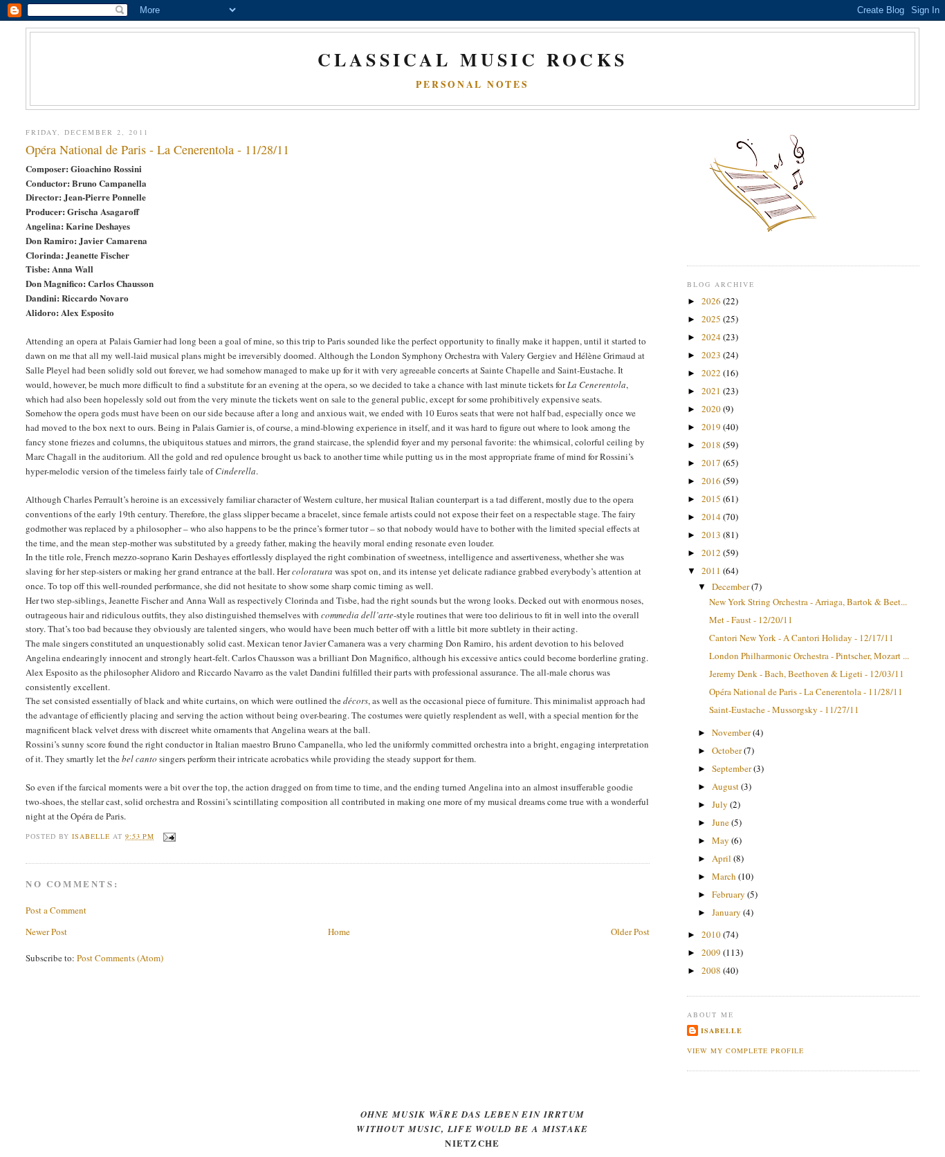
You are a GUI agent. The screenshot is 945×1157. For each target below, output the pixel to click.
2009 (712, 952)
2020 (712, 408)
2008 (712, 970)
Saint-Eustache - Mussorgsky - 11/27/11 (784, 709)
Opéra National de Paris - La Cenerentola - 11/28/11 (806, 691)
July (721, 804)
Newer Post (46, 931)
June (721, 822)
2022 (712, 373)
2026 (712, 301)
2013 (712, 534)
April (722, 858)
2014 (712, 516)
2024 (712, 337)
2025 (712, 319)
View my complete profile (745, 1050)
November (732, 732)
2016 (712, 480)
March (725, 876)
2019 (712, 426)
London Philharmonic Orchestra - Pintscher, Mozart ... (809, 655)
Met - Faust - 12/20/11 (751, 619)
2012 (712, 552)
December (731, 586)
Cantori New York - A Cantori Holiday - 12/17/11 (801, 637)
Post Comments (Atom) (120, 958)
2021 (712, 391)
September (732, 768)
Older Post (630, 931)
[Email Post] (169, 836)
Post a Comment (56, 910)
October (728, 750)
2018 (712, 444)
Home (339, 931)
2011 (712, 570)
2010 (712, 934)
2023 (712, 355)
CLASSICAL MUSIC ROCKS (472, 59)
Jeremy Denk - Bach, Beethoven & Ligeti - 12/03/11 (806, 673)
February (729, 894)
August (726, 786)
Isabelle (721, 1030)
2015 (712, 498)
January (727, 912)
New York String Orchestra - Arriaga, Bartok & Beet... (808, 601)
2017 (712, 462)
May (721, 840)
